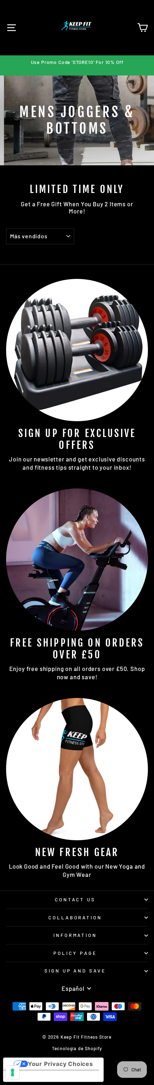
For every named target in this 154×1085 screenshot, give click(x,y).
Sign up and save (75, 971)
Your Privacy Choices (60, 1063)
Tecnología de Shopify (77, 1048)
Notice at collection (39, 1076)
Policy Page (75, 953)
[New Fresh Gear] (77, 769)
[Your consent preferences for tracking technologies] (12, 1072)
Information (75, 935)
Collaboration (75, 917)
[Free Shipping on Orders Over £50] (77, 559)
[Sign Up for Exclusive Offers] (77, 350)
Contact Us (75, 899)
